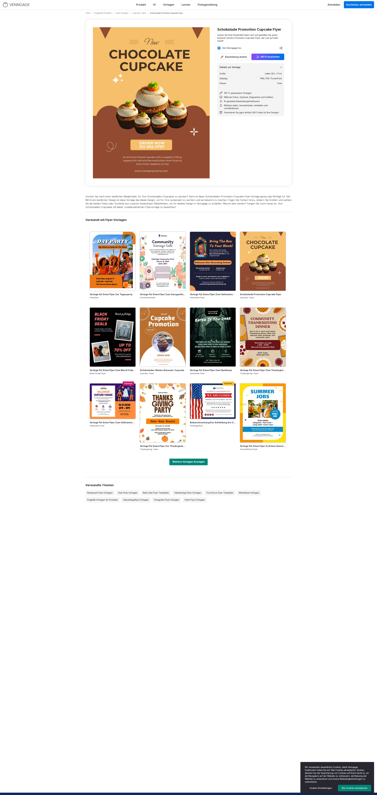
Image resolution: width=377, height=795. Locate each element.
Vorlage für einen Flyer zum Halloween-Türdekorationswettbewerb (213, 294)
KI (154, 4)
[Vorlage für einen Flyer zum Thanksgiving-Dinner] (263, 337)
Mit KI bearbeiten (270, 56)
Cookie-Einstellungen (321, 788)
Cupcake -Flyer (139, 13)
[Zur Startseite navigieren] (16, 4)
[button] (233, 57)
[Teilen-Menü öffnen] (281, 48)
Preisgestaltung (207, 4)
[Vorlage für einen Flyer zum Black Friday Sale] (112, 337)
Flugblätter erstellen (103, 13)
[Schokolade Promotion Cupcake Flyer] (263, 261)
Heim (88, 13)
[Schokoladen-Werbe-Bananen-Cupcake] (163, 337)
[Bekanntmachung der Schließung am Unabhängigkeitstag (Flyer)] (213, 401)
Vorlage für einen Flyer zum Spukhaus (211, 370)
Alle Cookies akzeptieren (354, 788)
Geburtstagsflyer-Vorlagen (136, 500)
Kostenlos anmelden (359, 4)
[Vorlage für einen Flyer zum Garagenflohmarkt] (163, 261)
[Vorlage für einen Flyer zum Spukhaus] (213, 337)
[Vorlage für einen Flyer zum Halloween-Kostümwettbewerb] (112, 401)
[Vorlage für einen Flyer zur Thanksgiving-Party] (163, 413)
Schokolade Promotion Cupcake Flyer (260, 294)
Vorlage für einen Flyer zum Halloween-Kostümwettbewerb (112, 422)
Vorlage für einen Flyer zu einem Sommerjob (263, 446)
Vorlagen (168, 4)
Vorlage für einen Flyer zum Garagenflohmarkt (163, 294)
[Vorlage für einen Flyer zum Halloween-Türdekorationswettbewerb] (213, 261)
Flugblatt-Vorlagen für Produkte (102, 500)
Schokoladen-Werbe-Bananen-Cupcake (162, 370)
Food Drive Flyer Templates (219, 492)
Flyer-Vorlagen (122, 13)
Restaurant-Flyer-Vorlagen (100, 492)
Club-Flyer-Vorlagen (128, 492)
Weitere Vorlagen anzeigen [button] (188, 461)
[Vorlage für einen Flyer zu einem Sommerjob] (263, 413)
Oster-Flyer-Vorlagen (195, 500)
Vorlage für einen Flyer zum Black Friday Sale (112, 370)
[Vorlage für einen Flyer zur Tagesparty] (112, 261)
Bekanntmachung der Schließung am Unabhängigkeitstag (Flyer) (213, 422)
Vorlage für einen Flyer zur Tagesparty (111, 294)
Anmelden (334, 4)
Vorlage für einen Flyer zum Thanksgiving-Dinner (263, 370)
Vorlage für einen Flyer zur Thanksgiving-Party (163, 446)
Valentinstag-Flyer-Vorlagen (187, 492)
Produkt (141, 4)
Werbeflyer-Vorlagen (249, 492)
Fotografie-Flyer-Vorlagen (166, 500)
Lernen (186, 4)
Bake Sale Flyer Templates (156, 492)
